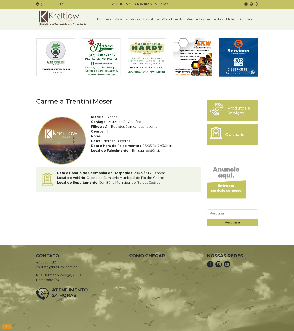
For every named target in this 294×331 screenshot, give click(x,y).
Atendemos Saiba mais (141, 4)
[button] (231, 19)
